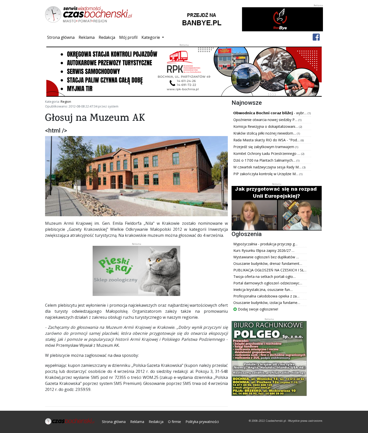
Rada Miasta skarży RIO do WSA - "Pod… (267, 140)
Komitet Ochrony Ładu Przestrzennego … (267, 153)
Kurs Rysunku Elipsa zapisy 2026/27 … (263, 250)
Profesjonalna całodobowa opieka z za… (266, 296)
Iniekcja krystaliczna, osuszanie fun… (263, 289)
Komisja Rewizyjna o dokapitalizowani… (266, 126)
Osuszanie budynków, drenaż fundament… (267, 263)
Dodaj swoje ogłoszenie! (257, 309)
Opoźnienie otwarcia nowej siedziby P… (265, 119)
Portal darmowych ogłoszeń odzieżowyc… (267, 283)
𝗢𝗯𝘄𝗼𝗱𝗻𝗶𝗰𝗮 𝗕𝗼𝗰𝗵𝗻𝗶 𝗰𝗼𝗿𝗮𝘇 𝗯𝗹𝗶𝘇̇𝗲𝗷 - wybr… (270, 113)
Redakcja (107, 37)
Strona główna (62, 37)
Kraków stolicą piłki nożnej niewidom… (265, 133)
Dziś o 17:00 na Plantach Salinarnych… (264, 160)
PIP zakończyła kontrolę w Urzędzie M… (266, 173)
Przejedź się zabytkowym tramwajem (264, 146)
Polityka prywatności (202, 421)
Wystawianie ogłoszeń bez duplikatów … (266, 257)
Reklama (87, 37)
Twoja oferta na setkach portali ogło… (264, 276)
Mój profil (128, 37)
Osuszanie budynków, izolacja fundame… (266, 302)
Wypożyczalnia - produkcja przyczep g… (265, 244)
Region (66, 101)
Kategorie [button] (151, 37)
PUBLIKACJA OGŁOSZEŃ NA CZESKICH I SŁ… (269, 270)
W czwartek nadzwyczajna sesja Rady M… (267, 167)
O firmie (174, 421)
